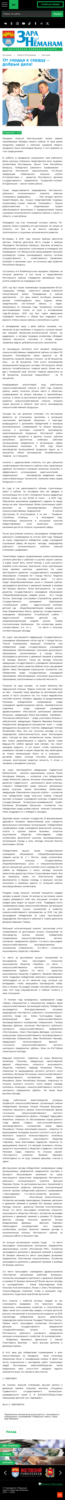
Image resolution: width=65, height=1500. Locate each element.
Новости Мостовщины (26, 55)
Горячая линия (50, 4)
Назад (11, 1432)
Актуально (7, 55)
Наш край (46, 55)
